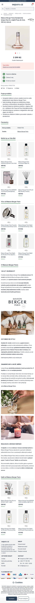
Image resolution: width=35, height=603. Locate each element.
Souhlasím (11, 598)
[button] (15, 52)
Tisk (4, 88)
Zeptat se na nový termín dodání (11, 67)
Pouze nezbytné (23, 598)
